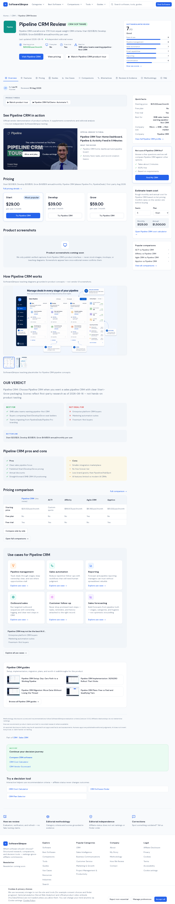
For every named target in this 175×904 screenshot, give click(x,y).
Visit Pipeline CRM (31, 56)
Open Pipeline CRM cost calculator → (151, 232)
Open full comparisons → (17, 538)
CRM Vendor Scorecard (19, 766)
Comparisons (73, 4)
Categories (37, 4)
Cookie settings (50, 154)
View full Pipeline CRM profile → (149, 139)
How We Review (117, 861)
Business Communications (88, 856)
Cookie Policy (29, 900)
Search (46, 884)
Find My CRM (152, 177)
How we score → (134, 66)
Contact (113, 866)
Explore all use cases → (16, 653)
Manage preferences (142, 899)
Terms (146, 861)
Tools (88, 4)
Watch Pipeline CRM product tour (87, 56)
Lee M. (15, 87)
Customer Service (84, 861)
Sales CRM (23, 737)
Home (6, 15)
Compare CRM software (20, 757)
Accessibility (149, 866)
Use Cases (47, 870)
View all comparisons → (146, 265)
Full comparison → (118, 491)
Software (47, 847)
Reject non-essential (119, 899)
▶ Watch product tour (17, 102)
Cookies (147, 856)
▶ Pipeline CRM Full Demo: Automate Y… (51, 102)
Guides (100, 4)
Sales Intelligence (84, 852)
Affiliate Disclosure (152, 847)
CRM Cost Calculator (18, 762)
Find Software (164, 4)
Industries (47, 879)
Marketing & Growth (85, 866)
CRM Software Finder (99, 789)
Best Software (54, 4)
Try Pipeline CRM (23, 215)
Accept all (160, 899)
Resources (47, 875)
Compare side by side (15, 531)
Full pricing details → (12, 188)
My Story (114, 852)
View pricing (54, 56)
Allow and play (31, 154)
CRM (13, 15)
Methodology (116, 856)
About (113, 847)
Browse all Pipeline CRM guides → (24, 701)
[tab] (10, 78)
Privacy (147, 852)
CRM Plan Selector (17, 796)
